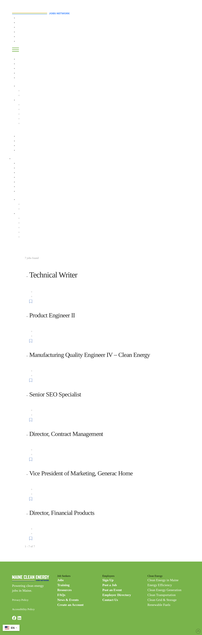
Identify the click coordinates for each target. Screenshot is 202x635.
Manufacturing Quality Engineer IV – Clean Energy (89, 354)
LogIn (20, 41)
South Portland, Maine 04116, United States (58, 296)
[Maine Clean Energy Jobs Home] (41, 10)
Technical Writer (53, 274)
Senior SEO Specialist (55, 394)
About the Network (31, 90)
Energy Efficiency (31, 104)
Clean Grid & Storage (33, 118)
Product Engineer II (52, 315)
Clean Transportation (33, 113)
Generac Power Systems (42, 283)
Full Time (39, 291)
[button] (15, 49)
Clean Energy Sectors (29, 99)
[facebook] (14, 618)
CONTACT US (20, 245)
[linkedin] (19, 618)
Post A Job (22, 36)
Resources (22, 136)
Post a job (22, 77)
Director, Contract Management (66, 433)
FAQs (20, 140)
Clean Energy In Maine (34, 95)
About (20, 85)
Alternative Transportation (36, 227)
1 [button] (25, 551)
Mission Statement (31, 204)
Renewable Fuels (30, 123)
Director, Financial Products (61, 512)
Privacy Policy (20, 599)
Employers (23, 31)
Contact (21, 150)
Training (21, 27)
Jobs (19, 22)
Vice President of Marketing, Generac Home (81, 473)
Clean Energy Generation (35, 109)
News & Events (25, 145)
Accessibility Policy (23, 609)
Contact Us (18, 131)
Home (20, 17)
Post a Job (22, 177)
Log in (20, 59)
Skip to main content (11, 2)
